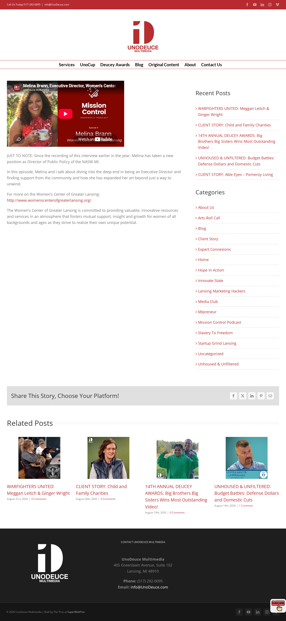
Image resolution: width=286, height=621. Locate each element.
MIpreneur (207, 311)
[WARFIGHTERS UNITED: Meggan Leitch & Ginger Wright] (39, 439)
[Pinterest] (261, 395)
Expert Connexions (214, 249)
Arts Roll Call (209, 217)
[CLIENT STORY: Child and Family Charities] (108, 439)
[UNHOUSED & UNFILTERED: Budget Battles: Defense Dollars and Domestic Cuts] (247, 439)
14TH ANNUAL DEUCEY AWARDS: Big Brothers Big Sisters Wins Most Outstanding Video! (236, 141)
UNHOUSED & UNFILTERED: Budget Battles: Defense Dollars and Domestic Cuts (246, 493)
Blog (202, 228)
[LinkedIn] (251, 395)
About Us (206, 207)
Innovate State (210, 280)
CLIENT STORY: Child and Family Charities (234, 124)
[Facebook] (233, 395)
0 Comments (38, 499)
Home (203, 259)
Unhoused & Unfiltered (218, 363)
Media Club (208, 301)
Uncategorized (210, 353)
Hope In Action (211, 270)
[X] (242, 395)
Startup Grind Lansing (217, 343)
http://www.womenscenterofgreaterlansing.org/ (49, 200)
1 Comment (246, 505)
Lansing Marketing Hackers (221, 291)
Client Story (208, 238)
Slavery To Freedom (215, 332)
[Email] (270, 395)
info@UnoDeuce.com (56, 4)
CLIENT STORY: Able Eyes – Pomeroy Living (235, 174)
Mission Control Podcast (219, 322)
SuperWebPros (76, 612)
